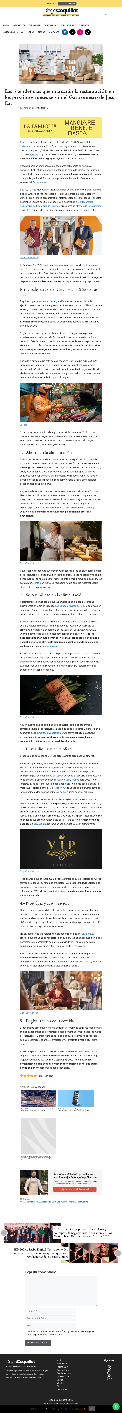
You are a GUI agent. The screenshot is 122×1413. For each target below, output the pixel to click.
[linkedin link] (109, 1367)
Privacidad (58, 1403)
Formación (62, 1366)
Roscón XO (60, 787)
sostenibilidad (50, 646)
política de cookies (80, 1409)
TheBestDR (63, 1376)
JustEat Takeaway (29, 257)
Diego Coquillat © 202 (60, 1400)
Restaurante (82, 1202)
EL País (23, 425)
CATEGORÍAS (9, 32)
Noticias (26, 1199)
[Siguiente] (118, 1253)
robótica (61, 146)
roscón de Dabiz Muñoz (66, 779)
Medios (60, 1383)
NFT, (86, 142)
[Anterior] (4, 1233)
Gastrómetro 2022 (31, 1202)
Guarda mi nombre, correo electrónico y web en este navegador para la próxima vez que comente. (61, 1333)
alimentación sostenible (49, 733)
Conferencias (64, 1373)
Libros (60, 1379)
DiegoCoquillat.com (29, 563)
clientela (36, 583)
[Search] (106, 14)
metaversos (26, 146)
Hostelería (46, 1202)
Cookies (66, 1403)
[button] (116, 1406)
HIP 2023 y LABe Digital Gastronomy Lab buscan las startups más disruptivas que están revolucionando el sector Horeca (40, 1253)
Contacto (62, 1389)
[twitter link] (109, 1371)
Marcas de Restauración (88, 206)
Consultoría (63, 1370)
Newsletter (62, 1363)
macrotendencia (68, 1202)
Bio (58, 1386)
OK (92, 1409)
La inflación (26, 459)
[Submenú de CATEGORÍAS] (17, 32)
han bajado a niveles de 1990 (70, 606)
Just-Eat (56, 1202)
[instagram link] (109, 1375)
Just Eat (33, 154)
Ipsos (76, 277)
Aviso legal (48, 1403)
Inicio (59, 1360)
